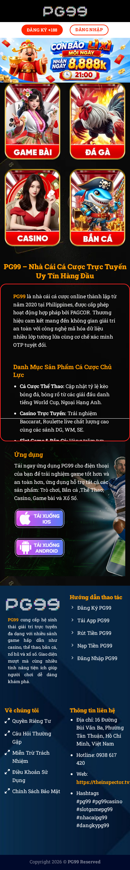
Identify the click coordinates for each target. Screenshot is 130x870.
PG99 (19, 296)
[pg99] (65, 11)
